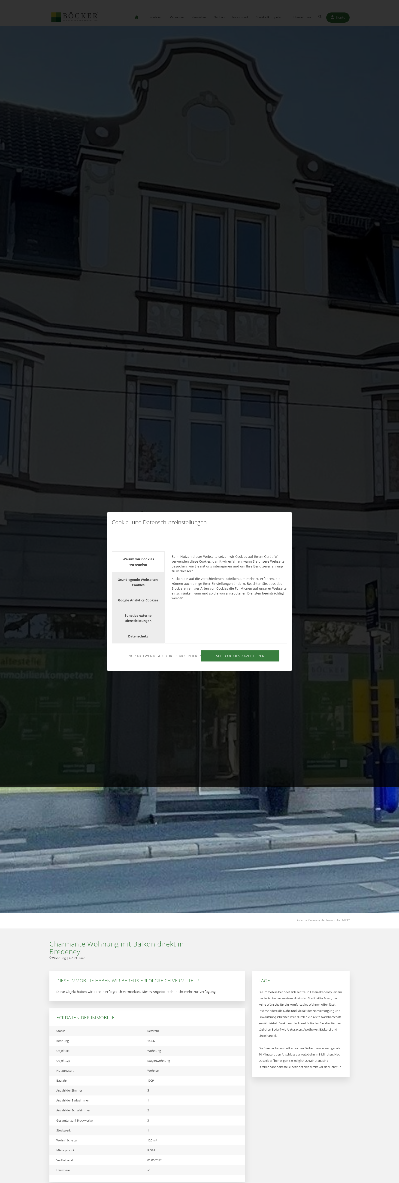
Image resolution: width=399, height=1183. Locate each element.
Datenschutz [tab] (138, 636)
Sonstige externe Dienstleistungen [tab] (138, 618)
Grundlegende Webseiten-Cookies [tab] (138, 582)
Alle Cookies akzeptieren (240, 656)
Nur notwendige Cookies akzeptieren (164, 656)
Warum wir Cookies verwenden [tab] (138, 562)
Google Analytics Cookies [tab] (138, 600)
